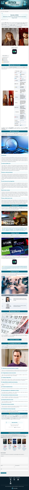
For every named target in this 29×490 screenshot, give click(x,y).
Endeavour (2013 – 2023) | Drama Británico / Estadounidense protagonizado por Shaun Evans (24, 447)
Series (2, 13)
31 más (24, 118)
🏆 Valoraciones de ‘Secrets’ (5, 62)
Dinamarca (22, 78)
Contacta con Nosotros (15, 486)
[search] (27, 8)
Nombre (2, 465)
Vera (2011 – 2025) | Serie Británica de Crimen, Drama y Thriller (9, 446)
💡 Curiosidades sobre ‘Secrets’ (5, 61)
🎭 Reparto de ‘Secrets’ (5, 60)
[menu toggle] (3, 8)
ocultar (8, 55)
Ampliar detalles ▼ (22, 93)
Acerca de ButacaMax (8, 486)
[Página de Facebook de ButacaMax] (10, 482)
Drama (21, 120)
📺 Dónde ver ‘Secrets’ (4, 59)
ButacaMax (3, 19)
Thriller (23, 120)
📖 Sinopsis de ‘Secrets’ (5, 57)
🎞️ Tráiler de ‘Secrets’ (4, 58)
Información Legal (21, 486)
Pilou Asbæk (11, 299)
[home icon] (1, 8)
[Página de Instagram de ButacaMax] (10, 484)
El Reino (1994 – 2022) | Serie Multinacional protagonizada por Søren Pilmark (15, 447)
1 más (25, 98)
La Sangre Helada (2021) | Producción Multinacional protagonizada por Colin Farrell (5, 447)
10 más (24, 113)
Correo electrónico (17, 465)
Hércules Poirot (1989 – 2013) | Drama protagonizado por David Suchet (19, 446)
